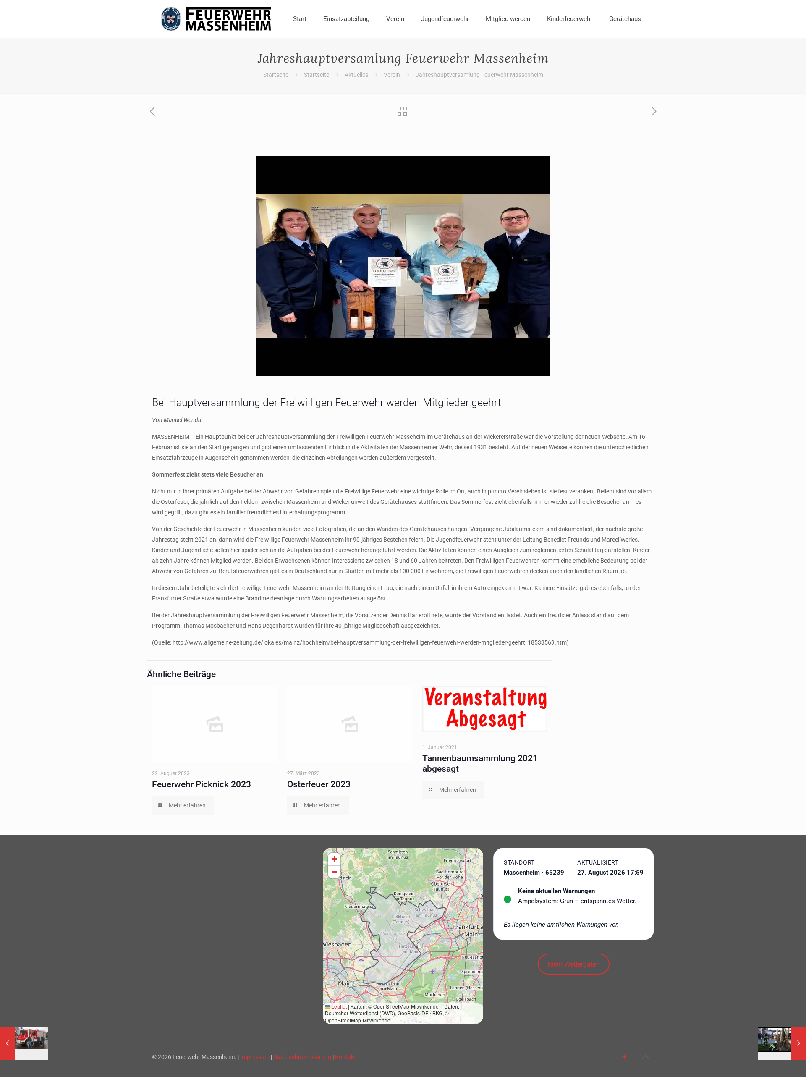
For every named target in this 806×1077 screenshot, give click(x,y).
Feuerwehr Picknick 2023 (201, 784)
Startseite (275, 74)
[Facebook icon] (625, 1057)
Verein (392, 74)
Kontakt (345, 1056)
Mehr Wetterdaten (573, 964)
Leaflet (338, 1006)
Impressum (255, 1056)
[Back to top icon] (645, 1057)
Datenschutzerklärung (302, 1056)
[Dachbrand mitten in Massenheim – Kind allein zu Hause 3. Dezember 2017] (24, 1043)
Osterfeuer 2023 (319, 784)
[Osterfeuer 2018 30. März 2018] (782, 1043)
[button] (334, 859)
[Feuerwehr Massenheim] (216, 19)
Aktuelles (356, 74)
